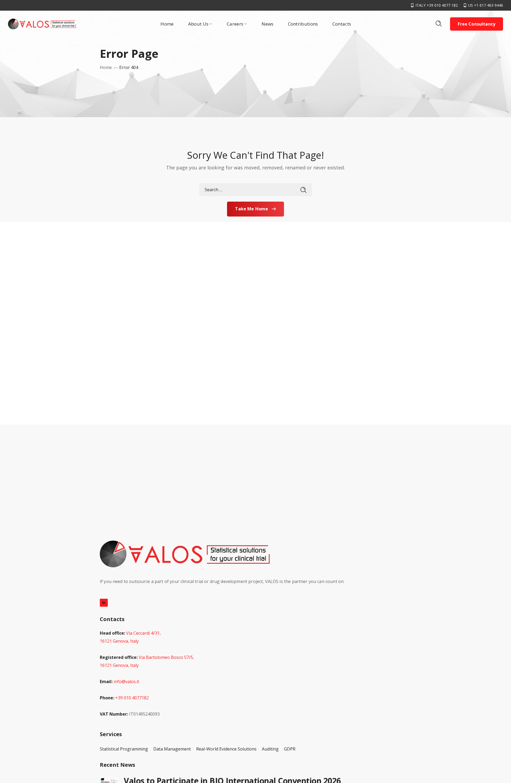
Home (106, 67)
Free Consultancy (476, 24)
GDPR (289, 749)
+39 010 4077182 (132, 698)
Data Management (172, 749)
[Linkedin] (104, 603)
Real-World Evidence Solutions (226, 749)
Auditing (270, 749)
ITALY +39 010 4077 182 (436, 5)
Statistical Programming (124, 749)
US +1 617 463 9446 (485, 5)
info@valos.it (126, 681)
